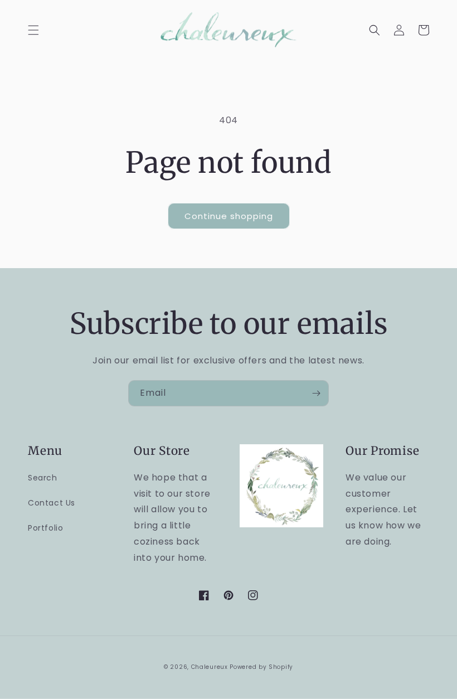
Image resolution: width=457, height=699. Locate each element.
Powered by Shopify (261, 667)
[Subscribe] (316, 393)
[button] (33, 30)
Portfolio (45, 527)
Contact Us (51, 502)
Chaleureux (209, 667)
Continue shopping (228, 216)
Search (42, 477)
